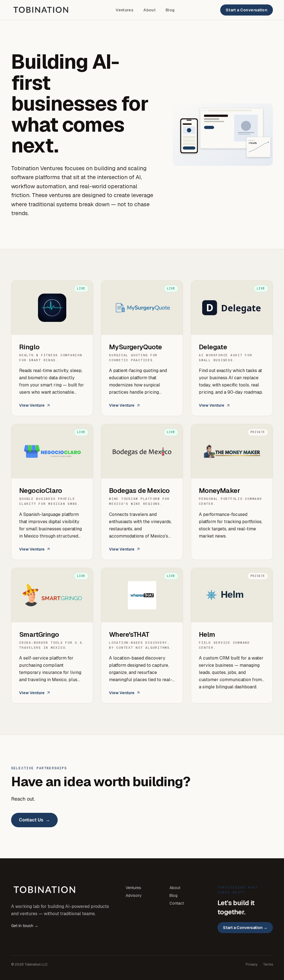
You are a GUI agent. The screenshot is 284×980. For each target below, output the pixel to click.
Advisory (134, 895)
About (149, 9)
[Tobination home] (40, 10)
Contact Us (34, 820)
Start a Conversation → (245, 927)
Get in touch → (24, 925)
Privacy (251, 964)
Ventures (124, 9)
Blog (170, 9)
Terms (268, 964)
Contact (176, 903)
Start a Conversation (246, 9)
